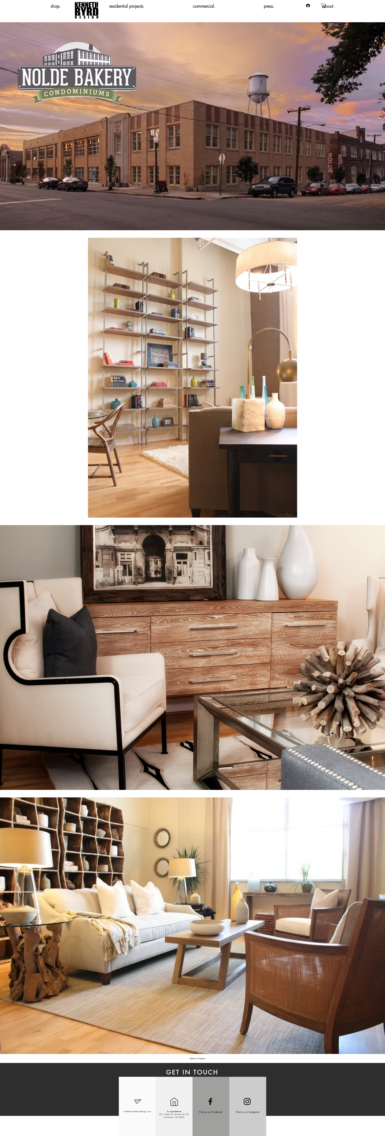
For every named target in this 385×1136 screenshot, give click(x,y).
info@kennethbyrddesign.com (137, 1111)
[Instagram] (247, 1101)
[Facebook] (210, 1101)
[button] (323, 5)
